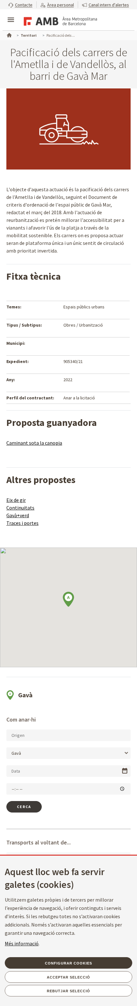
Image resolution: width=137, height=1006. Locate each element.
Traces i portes (22, 523)
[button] (20, 4)
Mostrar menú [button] (10, 14)
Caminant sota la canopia (34, 443)
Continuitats (20, 507)
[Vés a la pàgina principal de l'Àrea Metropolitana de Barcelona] (59, 20)
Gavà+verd (17, 515)
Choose (124, 771)
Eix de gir (16, 500)
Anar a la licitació (79, 398)
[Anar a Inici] (8, 34)
